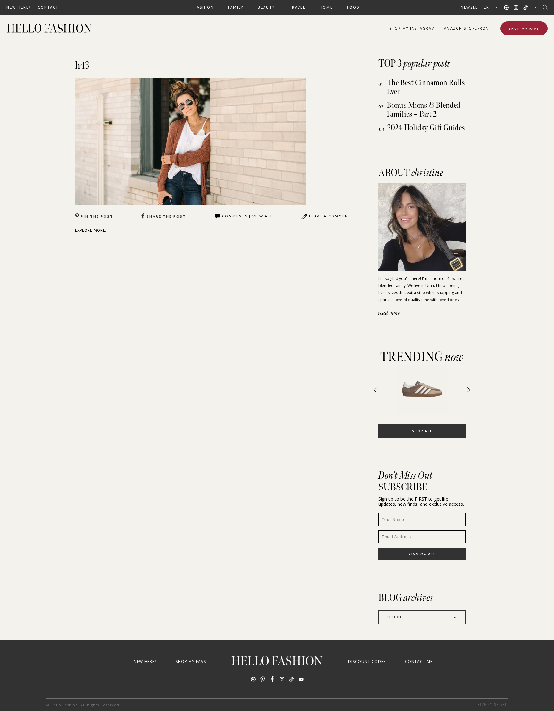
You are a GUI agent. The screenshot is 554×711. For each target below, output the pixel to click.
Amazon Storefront (468, 28)
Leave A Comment (330, 216)
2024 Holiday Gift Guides (426, 128)
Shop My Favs (524, 28)
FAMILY (236, 7)
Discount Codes (367, 661)
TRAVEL (297, 7)
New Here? (18, 7)
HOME (326, 7)
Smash (501, 704)
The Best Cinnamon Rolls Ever (426, 87)
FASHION (204, 7)
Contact (48, 7)
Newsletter (475, 7)
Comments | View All (247, 216)
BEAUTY (266, 7)
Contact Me (418, 661)
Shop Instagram (412, 28)
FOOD (353, 7)
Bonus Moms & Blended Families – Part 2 (423, 109)
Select (395, 617)
